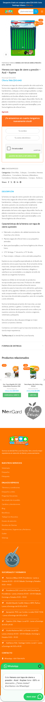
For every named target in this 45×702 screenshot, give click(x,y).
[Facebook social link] (8, 182)
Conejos (32, 178)
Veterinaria (6, 468)
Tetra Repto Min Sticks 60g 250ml (33, 385)
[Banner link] (12, 412)
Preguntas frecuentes (10, 496)
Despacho (5, 472)
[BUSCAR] (35, 11)
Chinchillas (15, 172)
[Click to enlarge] (6, 54)
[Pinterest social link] (14, 182)
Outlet (4, 533)
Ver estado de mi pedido (11, 500)
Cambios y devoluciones (11, 504)
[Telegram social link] (20, 182)
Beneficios (6, 513)
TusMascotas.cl (7, 335)
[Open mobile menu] (42, 11)
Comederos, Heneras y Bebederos (25, 175)
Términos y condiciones (11, 487)
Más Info (29, 5)
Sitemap (5, 538)
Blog (3, 508)
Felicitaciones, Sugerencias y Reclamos (16, 529)
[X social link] (11, 182)
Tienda (11, 63)
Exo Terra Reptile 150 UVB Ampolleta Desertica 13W (12, 385)
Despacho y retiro (8, 492)
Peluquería (5, 476)
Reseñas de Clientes (9, 525)
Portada (5, 63)
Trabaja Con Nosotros (10, 517)
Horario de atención (9, 521)
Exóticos (39, 178)
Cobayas (23, 172)
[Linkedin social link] (17, 182)
